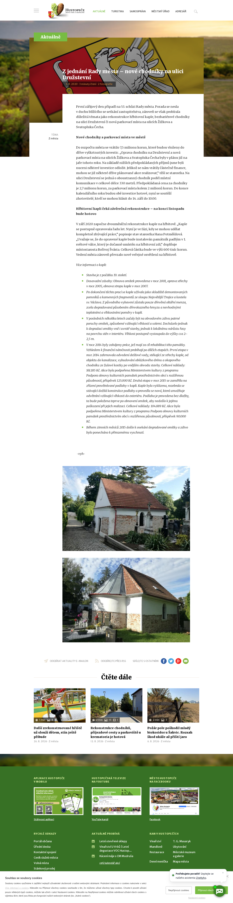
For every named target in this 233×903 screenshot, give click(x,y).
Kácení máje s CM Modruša (116, 856)
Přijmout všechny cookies (211, 890)
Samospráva (138, 11)
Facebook (155, 819)
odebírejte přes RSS (113, 661)
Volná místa (41, 863)
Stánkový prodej (44, 868)
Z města (53, 138)
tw (171, 661)
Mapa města (181, 861)
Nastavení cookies (196, 898)
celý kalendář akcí (109, 863)
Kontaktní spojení (45, 852)
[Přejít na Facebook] (174, 801)
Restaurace (157, 852)
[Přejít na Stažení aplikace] (58, 801)
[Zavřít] (227, 876)
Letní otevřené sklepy (113, 841)
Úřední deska (42, 846)
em (185, 661)
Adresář (180, 11)
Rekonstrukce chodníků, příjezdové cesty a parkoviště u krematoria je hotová (116, 732)
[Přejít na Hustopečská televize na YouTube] (116, 801)
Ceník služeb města (46, 857)
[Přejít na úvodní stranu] (66, 11)
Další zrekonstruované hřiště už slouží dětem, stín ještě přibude (58, 732)
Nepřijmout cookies (178, 890)
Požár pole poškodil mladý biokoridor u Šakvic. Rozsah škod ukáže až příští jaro (169, 732)
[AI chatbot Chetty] (219, 891)
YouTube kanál (100, 819)
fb (163, 661)
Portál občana (43, 841)
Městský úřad (160, 11)
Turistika (117, 11)
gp (178, 661)
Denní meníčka (159, 861)
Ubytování (179, 846)
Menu (36, 10)
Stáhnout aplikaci (44, 819)
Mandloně (156, 846)
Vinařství (155, 841)
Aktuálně (99, 11)
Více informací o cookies (17, 888)
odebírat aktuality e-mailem (69, 661)
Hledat (195, 11)
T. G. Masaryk (182, 841)
